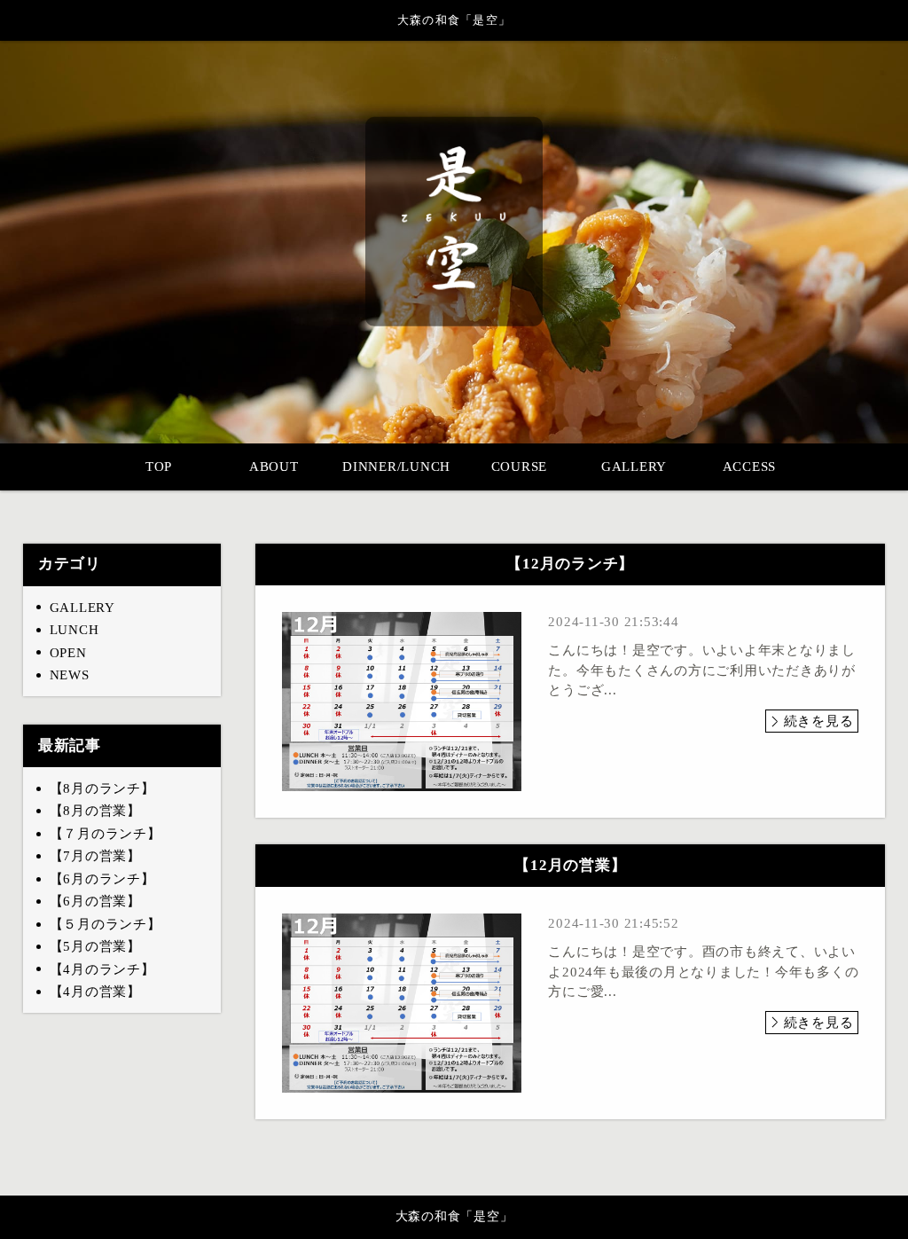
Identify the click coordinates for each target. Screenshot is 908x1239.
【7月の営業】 (95, 856)
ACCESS (750, 466)
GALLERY (634, 466)
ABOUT (274, 466)
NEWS (70, 675)
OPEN (68, 653)
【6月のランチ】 (102, 879)
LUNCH (74, 630)
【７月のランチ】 (105, 834)
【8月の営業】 (95, 811)
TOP (158, 466)
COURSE (519, 466)
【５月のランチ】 (105, 924)
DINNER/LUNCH (396, 466)
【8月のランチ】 (102, 788)
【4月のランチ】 (102, 969)
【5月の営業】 (95, 946)
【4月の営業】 (95, 991)
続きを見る (819, 721)
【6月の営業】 (95, 901)
